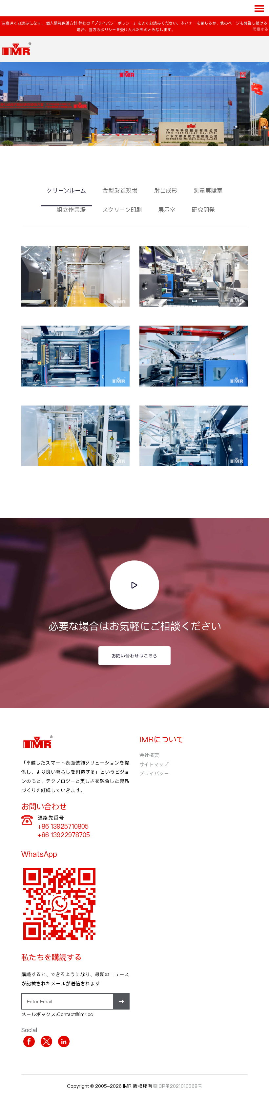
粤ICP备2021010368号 (177, 1086)
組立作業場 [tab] (71, 210)
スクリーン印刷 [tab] (122, 210)
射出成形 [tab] (165, 190)
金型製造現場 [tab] (120, 190)
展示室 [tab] (166, 210)
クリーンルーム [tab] (66, 190)
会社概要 (149, 755)
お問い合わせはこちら (134, 656)
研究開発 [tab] (203, 210)
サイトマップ (154, 764)
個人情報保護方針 (61, 23)
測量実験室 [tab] (208, 190)
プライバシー (154, 773)
